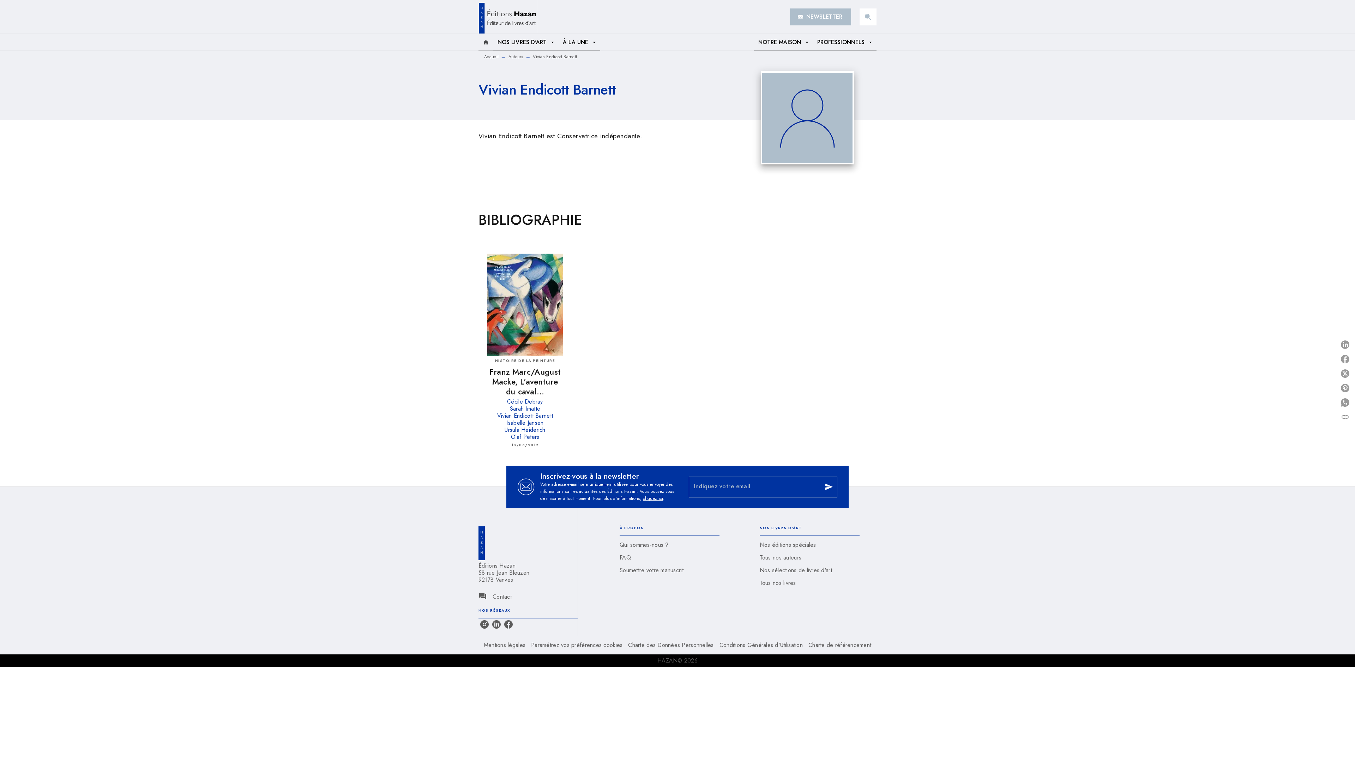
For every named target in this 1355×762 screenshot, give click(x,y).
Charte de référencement (839, 645)
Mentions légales (504, 645)
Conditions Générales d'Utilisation (761, 645)
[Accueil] (508, 17)
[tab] (485, 42)
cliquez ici (653, 498)
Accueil (491, 57)
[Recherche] (868, 16)
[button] (820, 16)
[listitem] (484, 624)
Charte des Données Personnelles (670, 645)
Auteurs (515, 57)
